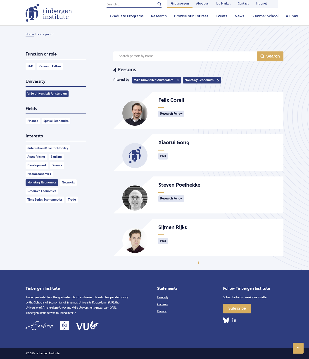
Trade (72, 199)
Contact (243, 3)
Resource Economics (41, 191)
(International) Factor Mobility (47, 148)
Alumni (292, 16)
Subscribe (237, 308)
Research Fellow (50, 66)
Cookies (162, 304)
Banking (56, 157)
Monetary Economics (41, 182)
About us (202, 3)
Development (36, 165)
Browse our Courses (191, 16)
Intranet (261, 3)
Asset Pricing (36, 157)
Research (159, 16)
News (239, 16)
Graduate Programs (127, 16)
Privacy (161, 311)
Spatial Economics (56, 121)
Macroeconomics (39, 174)
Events (221, 16)
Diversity (162, 297)
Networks (68, 182)
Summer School (265, 16)
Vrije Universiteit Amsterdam (47, 93)
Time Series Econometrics (44, 199)
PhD (30, 66)
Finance (32, 121)
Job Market (223, 3)
